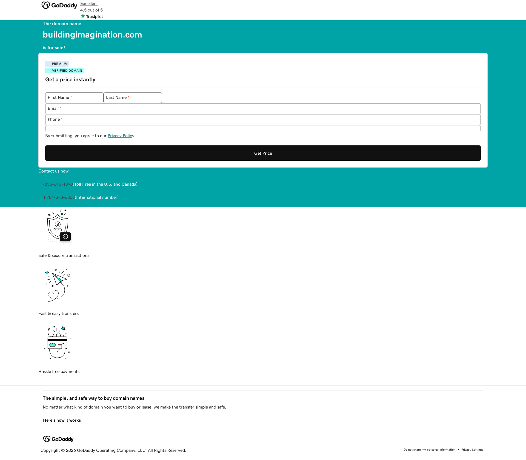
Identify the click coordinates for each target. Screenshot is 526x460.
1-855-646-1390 (57, 184)
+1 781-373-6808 (58, 197)
